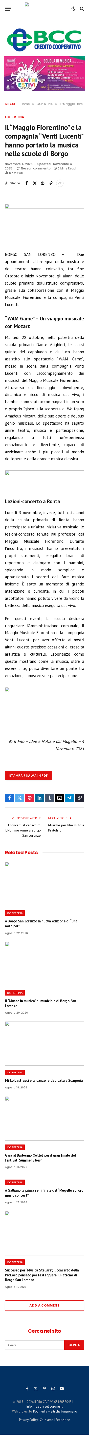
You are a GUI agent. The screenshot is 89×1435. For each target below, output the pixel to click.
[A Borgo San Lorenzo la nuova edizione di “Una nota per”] (44, 884)
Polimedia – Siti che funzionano (55, 1411)
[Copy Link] (50, 183)
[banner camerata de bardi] (44, 73)
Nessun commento (36, 168)
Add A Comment (44, 1305)
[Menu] (8, 8)
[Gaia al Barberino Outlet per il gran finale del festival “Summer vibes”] (44, 1118)
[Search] (81, 8)
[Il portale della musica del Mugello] (44, 8)
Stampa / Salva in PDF (28, 775)
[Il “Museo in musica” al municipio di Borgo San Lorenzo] (44, 964)
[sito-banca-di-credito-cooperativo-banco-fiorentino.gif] (44, 40)
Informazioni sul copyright (44, 1406)
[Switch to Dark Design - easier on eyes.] (73, 8)
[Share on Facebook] (26, 183)
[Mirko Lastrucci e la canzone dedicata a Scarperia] (44, 1043)
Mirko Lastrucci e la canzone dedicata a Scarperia (44, 1080)
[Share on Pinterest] (42, 183)
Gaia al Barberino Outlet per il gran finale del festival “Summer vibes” (40, 1158)
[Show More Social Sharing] (60, 183)
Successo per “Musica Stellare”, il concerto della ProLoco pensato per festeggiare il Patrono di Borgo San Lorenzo (42, 1275)
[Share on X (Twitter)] (34, 183)
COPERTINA (14, 117)
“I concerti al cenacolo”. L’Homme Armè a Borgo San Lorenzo (23, 830)
